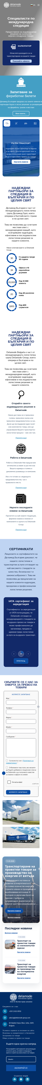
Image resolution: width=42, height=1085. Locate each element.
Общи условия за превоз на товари (16, 1038)
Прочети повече (14, 911)
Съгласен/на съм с (19, 762)
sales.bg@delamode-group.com (19, 1018)
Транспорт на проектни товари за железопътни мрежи (26, 944)
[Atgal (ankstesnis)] (14, 654)
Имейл (9, 727)
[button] (33, 5)
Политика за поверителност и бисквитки (18, 1033)
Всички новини (14, 917)
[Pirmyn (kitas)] (28, 654)
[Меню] (39, 5)
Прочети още (21, 438)
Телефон (9, 708)
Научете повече (21, 162)
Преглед (21, 661)
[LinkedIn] (27, 1079)
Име (8, 698)
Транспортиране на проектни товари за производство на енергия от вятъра (20, 871)
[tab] (7, 123)
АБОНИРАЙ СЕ (21, 1068)
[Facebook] (14, 1079)
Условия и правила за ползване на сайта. (18, 1030)
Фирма (9, 717)
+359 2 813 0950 (15, 1011)
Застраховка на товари (11, 1035)
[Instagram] (21, 1079)
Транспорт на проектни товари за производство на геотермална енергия (26, 969)
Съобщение (11, 737)
